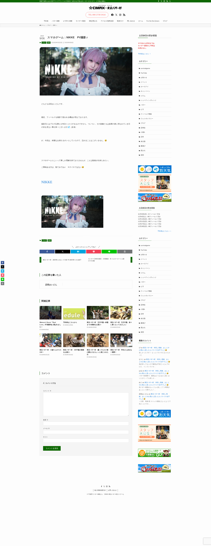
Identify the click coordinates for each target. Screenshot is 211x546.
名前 (45, 420)
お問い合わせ (112, 490)
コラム (143, 96)
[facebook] (158, 1)
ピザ (142, 109)
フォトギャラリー (147, 118)
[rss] (167, 1)
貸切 (49, 42)
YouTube (144, 73)
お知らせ (144, 77)
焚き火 (143, 150)
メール (46, 428)
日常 (142, 137)
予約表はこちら (143, 54)
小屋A (143, 132)
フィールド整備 (146, 114)
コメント (47, 391)
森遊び (143, 146)
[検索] (170, 1)
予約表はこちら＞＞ (164, 231)
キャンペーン (145, 91)
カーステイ (144, 86)
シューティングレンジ (148, 100)
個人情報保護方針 (100, 490)
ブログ (44, 42)
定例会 (143, 128)
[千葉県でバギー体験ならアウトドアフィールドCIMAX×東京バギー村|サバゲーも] (105, 7)
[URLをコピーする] (124, 251)
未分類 (143, 141)
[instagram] (164, 1)
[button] (47, 251)
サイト (45, 437)
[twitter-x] (161, 1)
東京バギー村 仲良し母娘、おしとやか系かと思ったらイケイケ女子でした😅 (154, 396)
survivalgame (145, 68)
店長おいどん (51, 285)
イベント (144, 82)
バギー (143, 105)
